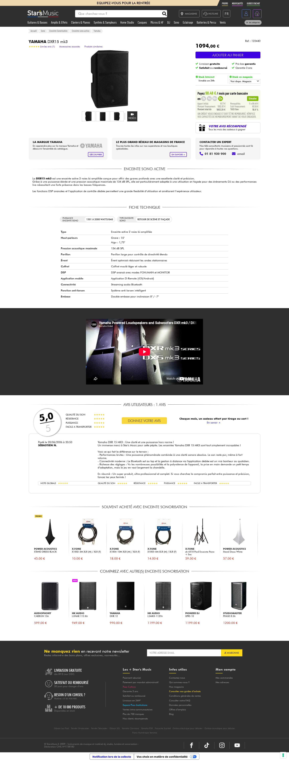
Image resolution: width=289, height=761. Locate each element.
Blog (171, 714)
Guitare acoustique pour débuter (220, 728)
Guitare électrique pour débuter (187, 728)
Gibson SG (115, 728)
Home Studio (127, 22)
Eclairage (188, 22)
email (241, 153)
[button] (88, 116)
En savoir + (214, 422)
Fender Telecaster (99, 728)
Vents (223, 22)
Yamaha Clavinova (130, 728)
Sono (177, 22)
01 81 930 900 (70, 698)
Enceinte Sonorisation (58, 30)
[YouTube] (237, 745)
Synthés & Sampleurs (105, 22)
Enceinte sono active (80, 30)
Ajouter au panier (227, 55)
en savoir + (178, 154)
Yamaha (97, 30)
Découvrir (96, 154)
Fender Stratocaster (80, 728)
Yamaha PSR (147, 728)
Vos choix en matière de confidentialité (162, 756)
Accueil (34, 30)
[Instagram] (221, 745)
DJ (169, 22)
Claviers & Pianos (81, 22)
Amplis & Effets (59, 22)
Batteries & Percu (207, 22)
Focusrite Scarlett (163, 728)
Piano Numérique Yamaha (144, 732)
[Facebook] (191, 745)
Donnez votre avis (144, 421)
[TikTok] (206, 745)
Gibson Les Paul (61, 728)
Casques (143, 22)
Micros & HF (157, 22)
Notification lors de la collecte (111, 756)
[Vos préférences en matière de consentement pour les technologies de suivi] (283, 755)
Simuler (253, 98)
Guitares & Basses (37, 22)
